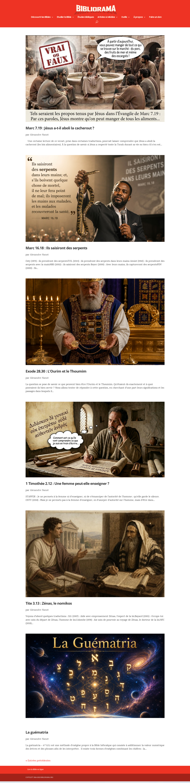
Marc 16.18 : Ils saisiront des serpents (56, 247)
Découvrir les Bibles (40, 17)
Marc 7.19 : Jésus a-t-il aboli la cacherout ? (60, 127)
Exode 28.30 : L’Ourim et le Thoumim (56, 371)
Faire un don (155, 17)
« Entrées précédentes (38, 761)
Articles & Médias (106, 17)
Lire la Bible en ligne (35, 769)
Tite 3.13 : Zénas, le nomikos (49, 603)
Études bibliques (86, 17)
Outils (124, 17)
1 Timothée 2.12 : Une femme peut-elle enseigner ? (67, 483)
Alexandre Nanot (39, 135)
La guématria (37, 732)
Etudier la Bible (64, 17)
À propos (138, 17)
